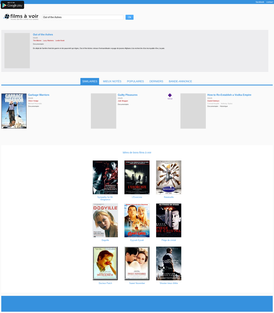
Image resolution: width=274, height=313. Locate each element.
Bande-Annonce (180, 81)
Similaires (89, 81)
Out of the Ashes (43, 34)
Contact (269, 2)
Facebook (260, 2)
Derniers (156, 81)
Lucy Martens (48, 40)
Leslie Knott (59, 40)
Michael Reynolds (35, 103)
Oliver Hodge (33, 101)
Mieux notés (112, 81)
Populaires (135, 81)
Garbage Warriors (38, 95)
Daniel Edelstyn (213, 101)
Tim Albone (37, 40)
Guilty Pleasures (127, 95)
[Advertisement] (137, 304)
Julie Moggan (123, 101)
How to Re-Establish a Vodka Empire (229, 95)
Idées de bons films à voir (137, 152)
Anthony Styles (226, 103)
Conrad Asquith (213, 103)
